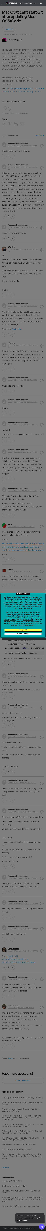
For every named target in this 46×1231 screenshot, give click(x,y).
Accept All (23, 630)
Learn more (27, 608)
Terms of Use (28, 620)
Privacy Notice (10, 620)
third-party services (19, 622)
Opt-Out (31, 625)
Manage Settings (23, 634)
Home (11, 3)
